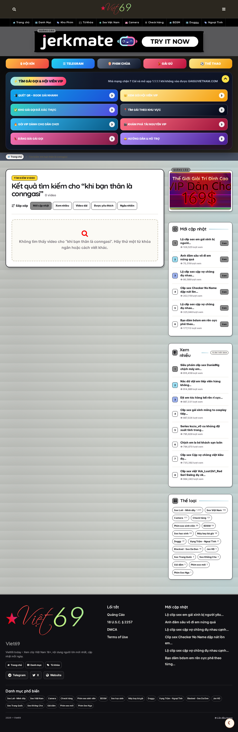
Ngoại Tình (215, 22)
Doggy (194, 22)
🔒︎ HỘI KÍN (27, 63)
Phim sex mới (199, 564)
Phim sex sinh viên (186, 525)
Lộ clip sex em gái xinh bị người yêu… (194, 615)
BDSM (176, 22)
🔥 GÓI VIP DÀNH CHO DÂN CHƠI (36, 124)
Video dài (81, 205)
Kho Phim (67, 22)
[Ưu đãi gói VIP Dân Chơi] (200, 190)
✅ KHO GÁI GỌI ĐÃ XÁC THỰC (35, 110)
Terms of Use (117, 637)
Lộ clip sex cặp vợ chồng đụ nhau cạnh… (197, 629)
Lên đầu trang (224, 717)
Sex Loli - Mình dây (187, 510)
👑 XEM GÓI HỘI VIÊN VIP (141, 95)
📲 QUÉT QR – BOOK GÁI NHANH (36, 95)
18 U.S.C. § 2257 (119, 622)
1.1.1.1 (156, 81)
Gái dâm (179, 564)
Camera (134, 22)
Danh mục (36, 665)
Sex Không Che (209, 557)
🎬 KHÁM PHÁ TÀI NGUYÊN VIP (145, 124)
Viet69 (13, 643)
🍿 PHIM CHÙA (119, 63)
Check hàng (156, 22)
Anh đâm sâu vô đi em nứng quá (190, 622)
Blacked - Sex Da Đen (187, 549)
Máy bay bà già (207, 533)
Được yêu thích (103, 205)
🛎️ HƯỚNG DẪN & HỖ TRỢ (142, 138)
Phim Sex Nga (182, 572)
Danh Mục (45, 22)
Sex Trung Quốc (184, 557)
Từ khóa (55, 665)
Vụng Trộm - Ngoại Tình (204, 541)
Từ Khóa (88, 22)
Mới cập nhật (41, 205)
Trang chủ (22, 22)
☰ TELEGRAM (73, 63)
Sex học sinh (183, 533)
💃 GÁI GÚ (164, 63)
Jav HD (212, 549)
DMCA (112, 629)
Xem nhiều (62, 205)
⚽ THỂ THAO (210, 63)
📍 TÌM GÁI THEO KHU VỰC (142, 110)
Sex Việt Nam (110, 22)
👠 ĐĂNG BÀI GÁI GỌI (28, 138)
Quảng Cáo (116, 615)
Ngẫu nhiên (127, 205)
